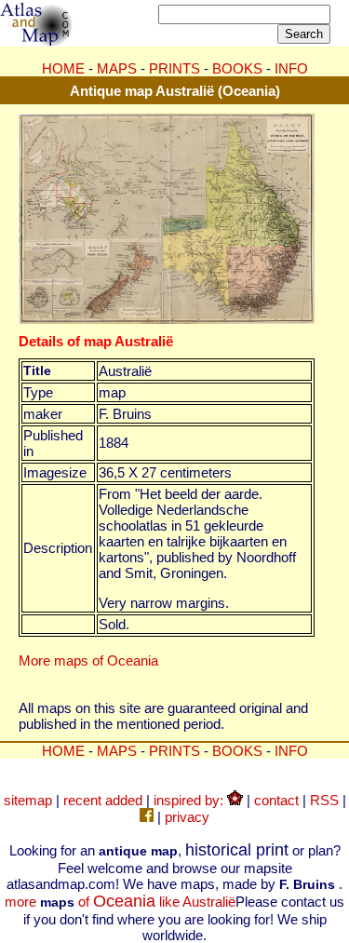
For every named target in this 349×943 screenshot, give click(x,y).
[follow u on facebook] (147, 817)
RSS (324, 800)
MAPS (117, 68)
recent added (102, 800)
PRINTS (174, 68)
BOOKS (237, 68)
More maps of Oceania (88, 660)
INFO (291, 68)
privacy (187, 817)
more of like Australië (120, 901)
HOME (63, 68)
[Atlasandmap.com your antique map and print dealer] (37, 40)
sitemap (28, 800)
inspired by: (190, 800)
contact (276, 800)
